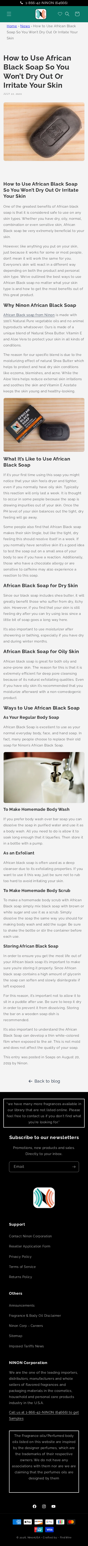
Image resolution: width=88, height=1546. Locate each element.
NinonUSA (34, 1537)
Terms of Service (22, 1267)
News (25, 26)
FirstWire (66, 1537)
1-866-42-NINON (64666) (46, 3)
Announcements (22, 1305)
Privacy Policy (20, 1256)
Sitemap (15, 1336)
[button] (9, 14)
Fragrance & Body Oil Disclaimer (35, 1315)
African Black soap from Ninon (29, 315)
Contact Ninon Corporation (30, 1236)
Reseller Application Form (30, 1246)
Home (12, 26)
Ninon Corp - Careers (26, 1326)
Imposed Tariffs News (26, 1346)
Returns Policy (20, 1277)
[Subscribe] (74, 1167)
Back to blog (47, 1081)
